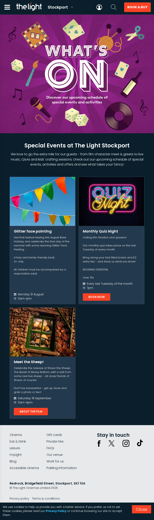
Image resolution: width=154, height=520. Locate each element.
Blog (13, 461)
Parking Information (62, 468)
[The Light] (29, 7)
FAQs (50, 448)
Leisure (15, 448)
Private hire (55, 441)
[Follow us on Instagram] (126, 443)
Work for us (55, 461)
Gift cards (54, 435)
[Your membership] (99, 7)
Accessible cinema (24, 468)
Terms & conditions (46, 499)
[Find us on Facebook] (99, 443)
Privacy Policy (56, 511)
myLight (16, 454)
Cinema (16, 435)
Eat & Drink (18, 441)
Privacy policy (19, 499)
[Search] (113, 7)
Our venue (55, 454)
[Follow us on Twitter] (111, 443)
